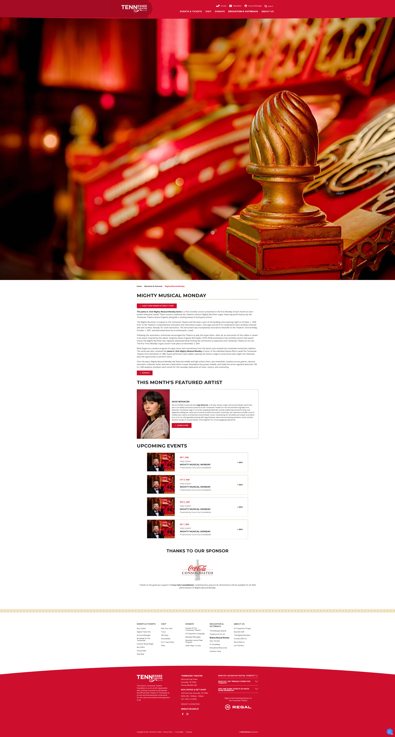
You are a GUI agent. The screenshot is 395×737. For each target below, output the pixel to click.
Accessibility (165, 639)
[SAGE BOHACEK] (153, 414)
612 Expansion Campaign (195, 634)
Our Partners (239, 646)
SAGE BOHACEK (181, 401)
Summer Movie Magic (145, 644)
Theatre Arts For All (217, 634)
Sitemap (189, 732)
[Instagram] (187, 714)
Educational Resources (218, 648)
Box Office (141, 647)
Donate (223, 6)
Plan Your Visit (166, 628)
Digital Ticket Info (144, 632)
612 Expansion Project (242, 628)
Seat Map (140, 654)
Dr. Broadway (215, 644)
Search (270, 6)
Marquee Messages (193, 637)
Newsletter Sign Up (190, 709)
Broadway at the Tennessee (143, 639)
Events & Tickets (191, 11)
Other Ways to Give (193, 646)
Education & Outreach (243, 11)
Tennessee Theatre (129, 6)
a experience (248, 732)
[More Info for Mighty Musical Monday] (161, 462)
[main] (197, 313)
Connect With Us (240, 639)
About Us (267, 11)
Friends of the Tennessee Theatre (193, 629)
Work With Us (239, 642)
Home (139, 286)
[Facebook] (182, 714)
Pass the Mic (215, 641)
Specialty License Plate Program (194, 641)
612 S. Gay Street (167, 642)
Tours (163, 632)
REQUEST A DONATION (190, 704)
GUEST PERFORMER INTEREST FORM (158, 306)
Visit (208, 11)
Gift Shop (164, 635)
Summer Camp (215, 651)
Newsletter (237, 6)
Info (241, 462)
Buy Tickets (141, 628)
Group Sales (141, 651)
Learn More (182, 425)
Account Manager (255, 6)
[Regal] (238, 709)
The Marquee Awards (218, 631)
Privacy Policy (167, 732)
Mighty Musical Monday (195, 464)
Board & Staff (239, 632)
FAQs (163, 646)
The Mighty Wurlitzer (242, 635)
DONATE (145, 373)
